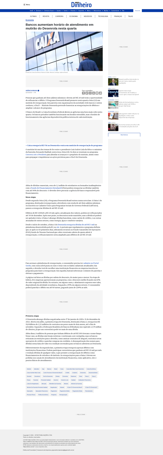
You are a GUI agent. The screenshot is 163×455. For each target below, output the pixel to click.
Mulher (106, 10)
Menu (89, 10)
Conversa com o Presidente (36, 154)
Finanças (118, 16)
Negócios (88, 16)
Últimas (33, 16)
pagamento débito (65, 391)
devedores (37, 376)
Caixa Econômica (91, 369)
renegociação (63, 394)
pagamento (54, 391)
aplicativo (36, 369)
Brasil (55, 369)
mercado (44, 383)
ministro (66, 383)
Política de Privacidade (29, 450)
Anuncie (137, 10)
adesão (29, 369)
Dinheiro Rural (49, 10)
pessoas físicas (31, 394)
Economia (74, 16)
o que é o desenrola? (91, 387)
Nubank (62, 387)
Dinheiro (39, 10)
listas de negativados (33, 383)
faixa (80, 376)
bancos (49, 369)
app (43, 369)
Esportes (81, 10)
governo (56, 380)
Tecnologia (103, 16)
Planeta (73, 10)
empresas (73, 376)
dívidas (58, 376)
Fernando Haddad (46, 380)
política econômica (43, 394)
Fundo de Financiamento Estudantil (46, 188)
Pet (123, 10)
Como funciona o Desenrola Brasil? (52, 372)
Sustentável (115, 10)
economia (65, 376)
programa (53, 394)
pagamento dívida (77, 391)
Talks (130, 16)
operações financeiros (42, 391)
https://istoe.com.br (28, 446)
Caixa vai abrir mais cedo (33, 372)
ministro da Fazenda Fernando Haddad (37, 387)
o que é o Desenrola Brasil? (74, 387)
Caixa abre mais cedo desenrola (75, 369)
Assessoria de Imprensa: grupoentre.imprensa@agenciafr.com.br (55, 450)
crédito (67, 372)
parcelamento (88, 391)
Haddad (73, 380)
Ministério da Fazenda (55, 383)
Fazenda (35, 380)
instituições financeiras (85, 380)
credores (74, 372)
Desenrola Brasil (93, 372)
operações (30, 391)
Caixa (61, 369)
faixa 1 (87, 376)
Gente (66, 10)
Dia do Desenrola (48, 376)
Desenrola (83, 372)
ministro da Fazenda (76, 383)
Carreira (59, 16)
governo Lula (64, 380)
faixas (28, 380)
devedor (29, 376)
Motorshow (97, 10)
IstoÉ (31, 10)
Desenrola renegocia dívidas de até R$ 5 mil (75, 225)
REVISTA (46, 16)
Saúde (59, 10)
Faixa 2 (94, 376)
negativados (53, 387)
